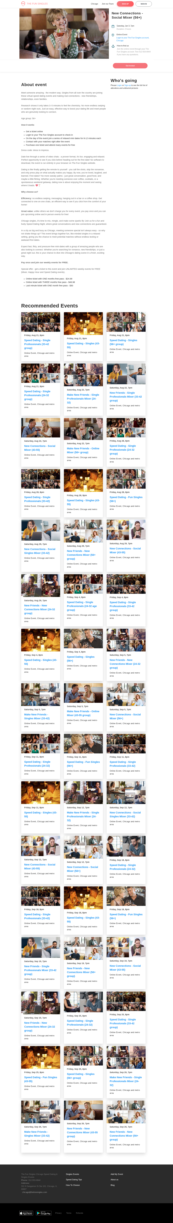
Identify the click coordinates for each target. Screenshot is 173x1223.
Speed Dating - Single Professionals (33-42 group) (37, 344)
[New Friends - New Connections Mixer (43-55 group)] (83, 1110)
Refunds (79, 1213)
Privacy (58, 1213)
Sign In (144, 4)
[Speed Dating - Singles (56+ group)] (126, 322)
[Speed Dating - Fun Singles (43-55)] (40, 1057)
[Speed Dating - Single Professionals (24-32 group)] (40, 373)
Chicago (94, 4)
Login (119, 85)
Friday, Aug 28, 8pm (120, 441)
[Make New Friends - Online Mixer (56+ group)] (83, 429)
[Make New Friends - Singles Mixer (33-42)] (40, 694)
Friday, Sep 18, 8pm (119, 860)
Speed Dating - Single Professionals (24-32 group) (37, 395)
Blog (113, 1185)
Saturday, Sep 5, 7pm (120, 655)
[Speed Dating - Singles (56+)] (83, 638)
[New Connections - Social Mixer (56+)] (126, 694)
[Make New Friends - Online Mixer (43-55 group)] (83, 693)
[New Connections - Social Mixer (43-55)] (40, 428)
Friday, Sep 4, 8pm (76, 597)
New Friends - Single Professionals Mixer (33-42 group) (126, 396)
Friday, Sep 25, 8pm (77, 1016)
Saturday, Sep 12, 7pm (78, 807)
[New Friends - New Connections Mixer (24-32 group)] (40, 585)
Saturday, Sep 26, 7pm (121, 1072)
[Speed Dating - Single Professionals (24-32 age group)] (83, 584)
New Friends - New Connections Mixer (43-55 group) (82, 1132)
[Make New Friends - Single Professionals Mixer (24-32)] (83, 375)
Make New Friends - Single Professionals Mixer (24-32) (83, 398)
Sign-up (127, 85)
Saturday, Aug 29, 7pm (35, 544)
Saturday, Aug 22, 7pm (78, 390)
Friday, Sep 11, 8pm (34, 757)
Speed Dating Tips (74, 1180)
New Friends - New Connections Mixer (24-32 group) (39, 609)
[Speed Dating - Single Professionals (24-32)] (40, 743)
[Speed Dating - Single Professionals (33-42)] (40, 479)
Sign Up (125, 4)
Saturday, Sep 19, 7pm (35, 961)
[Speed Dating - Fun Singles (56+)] (126, 479)
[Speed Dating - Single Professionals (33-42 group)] (40, 322)
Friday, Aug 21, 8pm (34, 335)
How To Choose (73, 1185)
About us (114, 1180)
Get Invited (130, 66)
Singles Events (72, 1174)
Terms (68, 1213)
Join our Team (108, 4)
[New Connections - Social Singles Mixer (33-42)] (40, 530)
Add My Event (117, 1174)
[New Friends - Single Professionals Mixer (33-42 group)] (126, 374)
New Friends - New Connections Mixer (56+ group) (81, 555)
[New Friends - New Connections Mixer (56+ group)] (83, 531)
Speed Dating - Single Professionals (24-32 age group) (82, 606)
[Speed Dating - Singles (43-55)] (83, 323)
